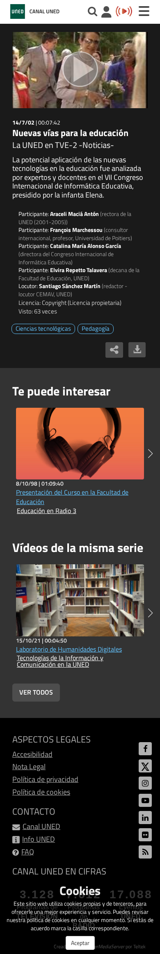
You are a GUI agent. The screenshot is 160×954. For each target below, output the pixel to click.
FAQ (27, 851)
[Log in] (106, 13)
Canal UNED (41, 826)
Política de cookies (41, 791)
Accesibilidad (32, 754)
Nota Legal (29, 766)
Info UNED (38, 839)
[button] (150, 454)
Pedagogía (96, 328)
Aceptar (80, 942)
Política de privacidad (45, 779)
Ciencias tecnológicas (43, 328)
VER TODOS (36, 692)
